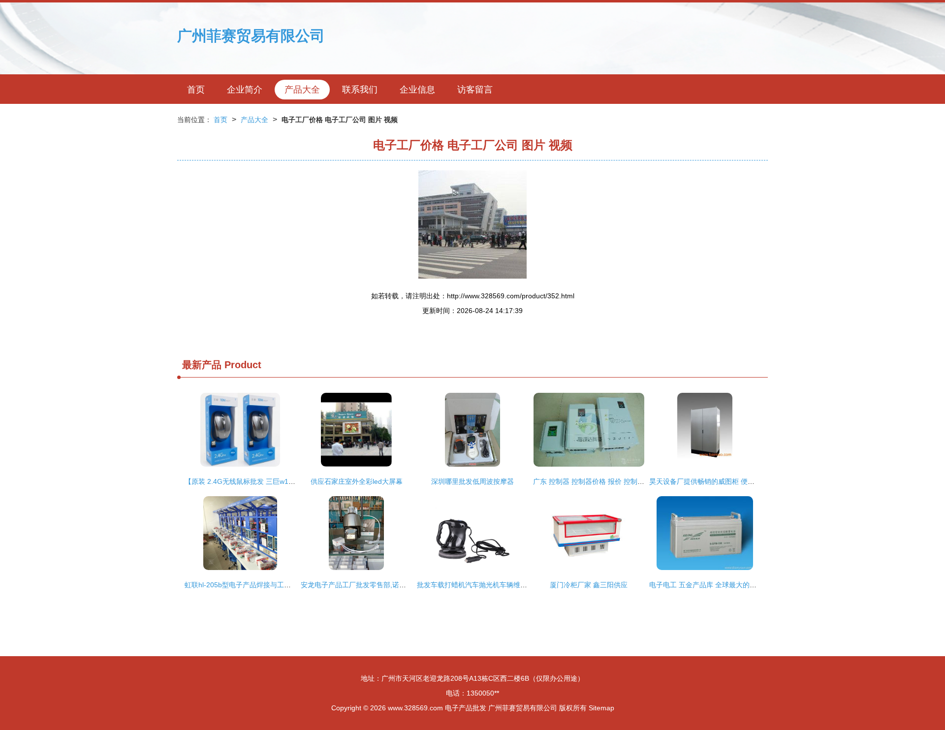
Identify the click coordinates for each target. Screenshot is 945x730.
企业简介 (244, 90)
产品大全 (302, 90)
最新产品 (201, 364)
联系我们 (360, 90)
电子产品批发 (465, 708)
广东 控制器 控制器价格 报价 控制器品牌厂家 (602, 481)
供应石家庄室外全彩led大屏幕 (357, 481)
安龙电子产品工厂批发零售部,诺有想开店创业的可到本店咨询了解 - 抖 (408, 585)
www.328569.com (415, 708)
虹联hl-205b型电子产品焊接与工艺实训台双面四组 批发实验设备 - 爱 (290, 585)
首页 (196, 90)
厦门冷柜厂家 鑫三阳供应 (589, 585)
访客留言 (475, 90)
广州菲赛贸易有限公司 (251, 36)
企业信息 (417, 90)
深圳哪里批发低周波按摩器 (472, 481)
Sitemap (601, 708)
